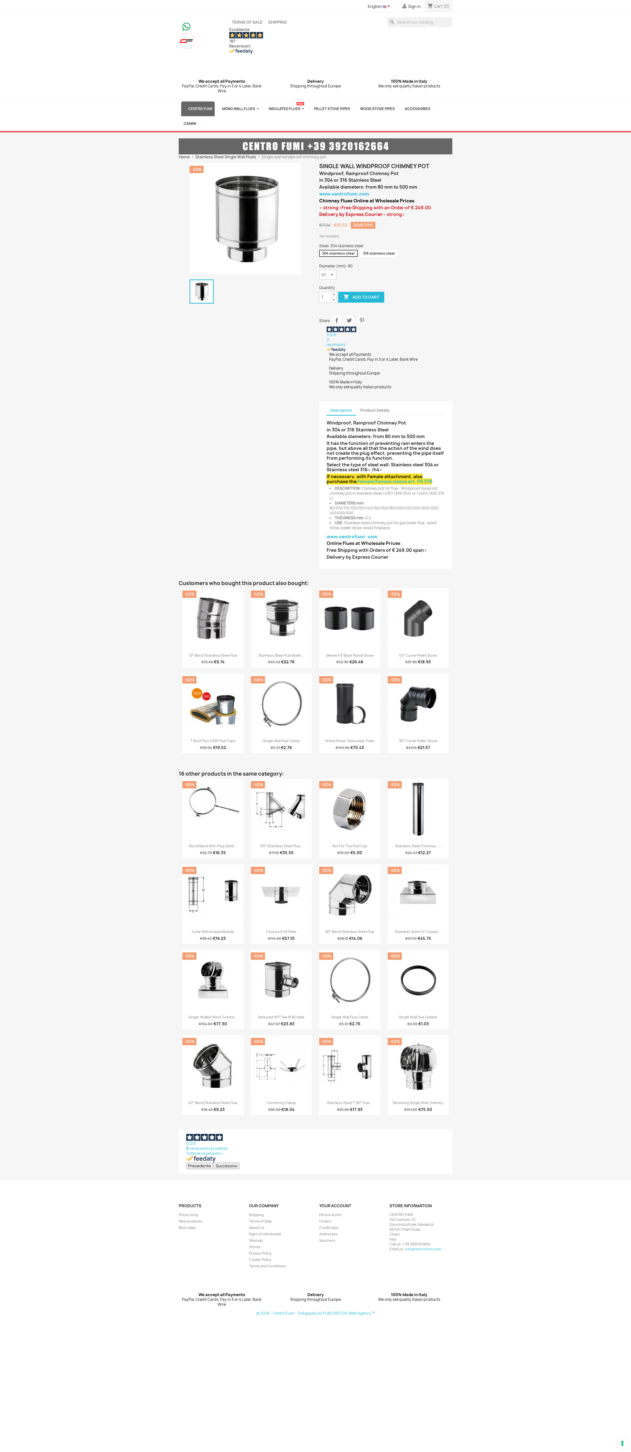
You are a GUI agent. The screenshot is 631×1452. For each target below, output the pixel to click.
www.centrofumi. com (352, 537)
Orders (325, 1221)
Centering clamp (281, 1102)
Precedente (199, 1166)
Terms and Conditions (267, 1266)
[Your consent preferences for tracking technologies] (622, 1443)
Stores (255, 1246)
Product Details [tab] (374, 410)
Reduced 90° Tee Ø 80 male (281, 1017)
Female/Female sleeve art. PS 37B (395, 481)
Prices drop (188, 1214)
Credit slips (328, 1227)
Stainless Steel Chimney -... (418, 846)
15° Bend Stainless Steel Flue (213, 655)
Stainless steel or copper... (418, 931)
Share (337, 320)
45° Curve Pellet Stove (418, 655)
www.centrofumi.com (344, 194)
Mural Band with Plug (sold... (213, 846)
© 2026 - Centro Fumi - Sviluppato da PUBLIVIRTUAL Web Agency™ (315, 1313)
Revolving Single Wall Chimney (418, 1102)
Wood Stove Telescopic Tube (349, 740)
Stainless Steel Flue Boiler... (281, 655)
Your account (335, 1205)
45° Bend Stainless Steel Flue (212, 1102)
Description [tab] (341, 410)
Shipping (277, 22)
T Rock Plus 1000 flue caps (212, 740)
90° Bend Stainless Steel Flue (349, 931)
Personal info (330, 1214)
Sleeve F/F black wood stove (350, 655)
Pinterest (362, 320)
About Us (256, 1227)
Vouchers (327, 1240)
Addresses (328, 1234)
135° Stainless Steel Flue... (281, 846)
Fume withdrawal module (213, 931)
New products (191, 1221)
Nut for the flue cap (349, 846)
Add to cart (361, 297)
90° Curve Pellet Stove (418, 740)
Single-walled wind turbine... (213, 1017)
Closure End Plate (281, 931)
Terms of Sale (247, 22)
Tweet (349, 320)
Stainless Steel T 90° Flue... (349, 1102)
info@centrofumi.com (423, 1249)
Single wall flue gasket (418, 1017)
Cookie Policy (260, 1259)
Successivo (226, 1166)
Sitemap (256, 1240)
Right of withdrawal (265, 1234)
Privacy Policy (260, 1253)
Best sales (187, 1227)
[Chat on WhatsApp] (186, 26)
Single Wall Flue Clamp (281, 740)
